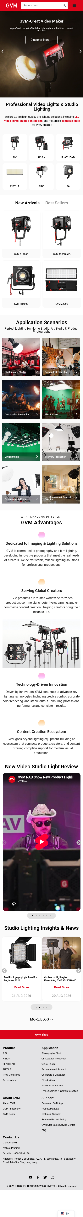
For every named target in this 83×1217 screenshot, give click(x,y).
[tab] (27, 203)
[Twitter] (45, 1177)
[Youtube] (30, 1177)
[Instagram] (52, 1177)
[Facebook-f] (38, 1177)
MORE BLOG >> (41, 1019)
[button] (74, 5)
